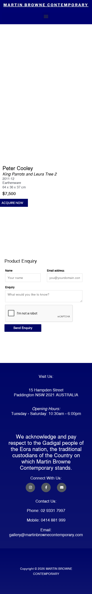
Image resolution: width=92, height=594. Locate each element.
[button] (46, 16)
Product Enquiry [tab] (15, 249)
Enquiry (10, 287)
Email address (55, 270)
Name (9, 270)
